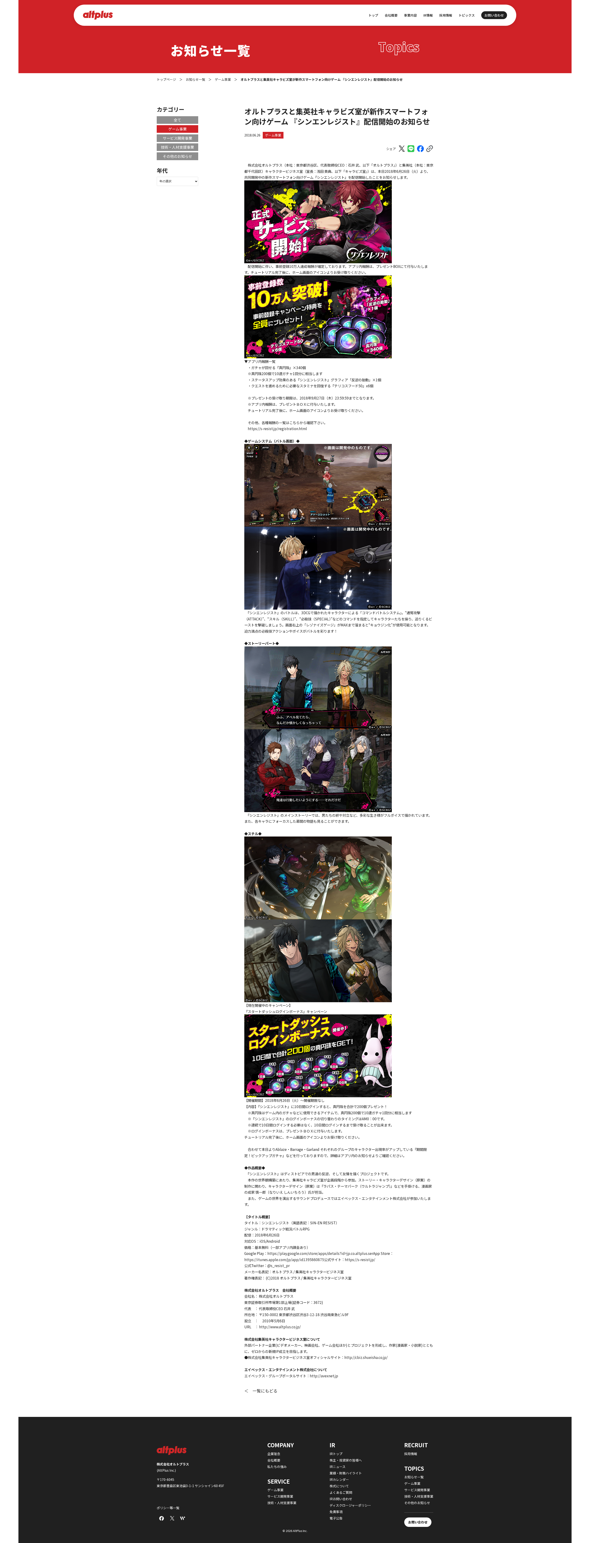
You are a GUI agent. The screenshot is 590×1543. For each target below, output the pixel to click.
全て (177, 120)
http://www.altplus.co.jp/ (280, 1326)
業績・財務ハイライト (346, 1473)
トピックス (467, 15)
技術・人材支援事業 (177, 147)
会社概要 (273, 1460)
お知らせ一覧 (414, 1477)
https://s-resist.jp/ (360, 1259)
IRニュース (337, 1466)
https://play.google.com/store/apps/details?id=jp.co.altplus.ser (320, 1253)
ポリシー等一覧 (168, 1507)
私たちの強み (277, 1466)
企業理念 (273, 1453)
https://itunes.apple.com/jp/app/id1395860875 (284, 1259)
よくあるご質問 (341, 1492)
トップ (373, 15)
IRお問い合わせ (341, 1499)
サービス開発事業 (177, 138)
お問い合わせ (494, 15)
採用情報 (445, 15)
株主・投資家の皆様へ (346, 1460)
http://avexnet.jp (324, 1375)
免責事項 (336, 1511)
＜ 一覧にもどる (260, 1391)
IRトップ (336, 1453)
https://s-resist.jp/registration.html (277, 428)
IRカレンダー (339, 1479)
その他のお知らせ (177, 156)
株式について (339, 1486)
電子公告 (336, 1518)
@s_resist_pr (278, 1265)
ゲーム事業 (273, 135)
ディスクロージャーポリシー (350, 1505)
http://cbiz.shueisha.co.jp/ (366, 1357)
